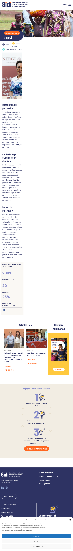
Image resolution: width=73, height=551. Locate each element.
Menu (65, 5)
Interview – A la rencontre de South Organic (36, 354)
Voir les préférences (36, 546)
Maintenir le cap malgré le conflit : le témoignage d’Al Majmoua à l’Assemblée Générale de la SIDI (13, 357)
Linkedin (2, 487)
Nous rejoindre (44, 484)
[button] (70, 520)
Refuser (36, 541)
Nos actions (5, 508)
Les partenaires (7, 512)
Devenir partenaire (45, 472)
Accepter (36, 536)
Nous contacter (9, 496)
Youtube (7, 487)
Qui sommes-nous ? (8, 504)
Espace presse (44, 480)
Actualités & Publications (48, 476)
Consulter (58, 369)
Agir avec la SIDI (7, 516)
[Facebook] (3, 310)
